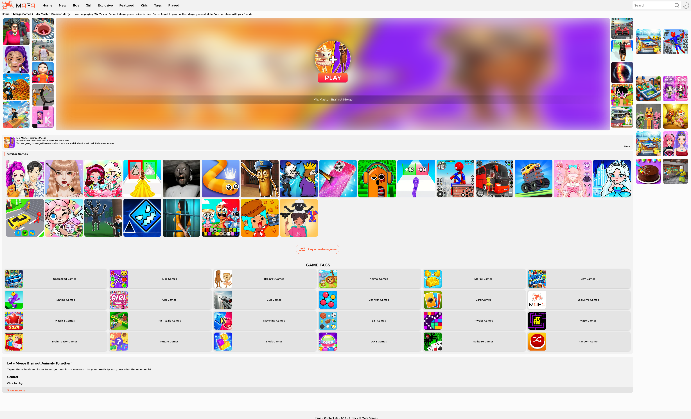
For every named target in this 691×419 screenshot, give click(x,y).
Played (173, 5)
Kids (144, 5)
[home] (20, 5)
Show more (14, 390)
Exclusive (105, 5)
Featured (126, 5)
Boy (76, 5)
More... (627, 146)
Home (47, 5)
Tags (158, 5)
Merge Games (22, 14)
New (62, 5)
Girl (88, 5)
